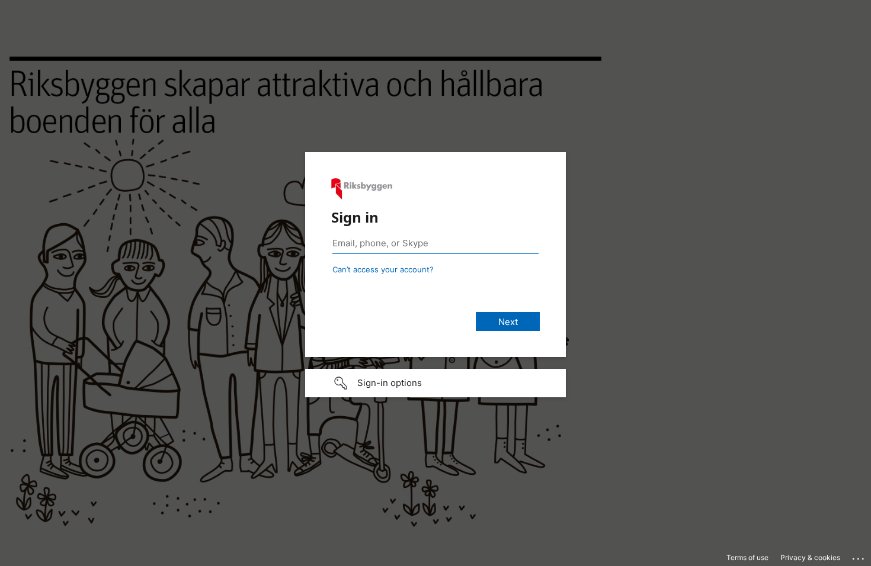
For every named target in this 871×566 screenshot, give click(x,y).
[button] (435, 383)
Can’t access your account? (383, 269)
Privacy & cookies (810, 557)
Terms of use (747, 557)
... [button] (859, 556)
